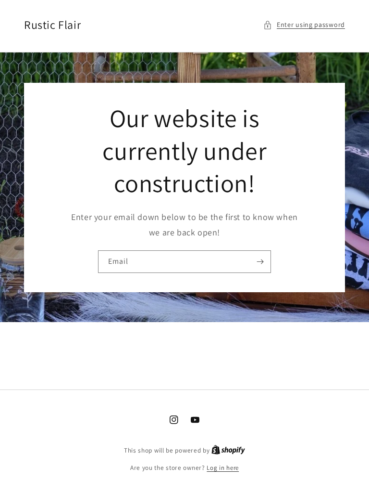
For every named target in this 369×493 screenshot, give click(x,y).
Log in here (223, 468)
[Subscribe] (260, 261)
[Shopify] (228, 450)
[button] (304, 25)
